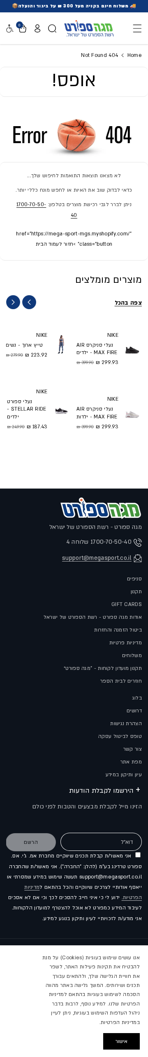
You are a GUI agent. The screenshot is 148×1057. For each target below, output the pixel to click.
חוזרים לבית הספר (121, 681)
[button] (135, 28)
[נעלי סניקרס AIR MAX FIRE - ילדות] (132, 412)
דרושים (134, 710)
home (133, 55)
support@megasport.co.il (97, 558)
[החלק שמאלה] (29, 302)
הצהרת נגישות (126, 723)
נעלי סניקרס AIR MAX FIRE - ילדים (97, 349)
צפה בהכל (128, 303)
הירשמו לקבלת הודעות (101, 790)
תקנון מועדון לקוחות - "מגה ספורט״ (103, 668)
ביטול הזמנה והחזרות (118, 630)
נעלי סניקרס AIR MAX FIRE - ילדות (97, 413)
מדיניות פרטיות (125, 642)
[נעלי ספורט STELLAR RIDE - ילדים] (61, 408)
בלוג (137, 698)
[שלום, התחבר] (37, 28)
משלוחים (132, 655)
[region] (74, 1001)
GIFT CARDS (126, 604)
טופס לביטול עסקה (120, 736)
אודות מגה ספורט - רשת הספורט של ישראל (93, 617)
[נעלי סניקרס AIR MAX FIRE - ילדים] (132, 348)
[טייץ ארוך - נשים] (61, 344)
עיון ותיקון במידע (124, 774)
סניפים (134, 578)
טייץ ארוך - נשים (24, 345)
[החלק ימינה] (13, 302)
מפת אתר (131, 762)
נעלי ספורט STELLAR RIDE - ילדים (26, 409)
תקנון (136, 591)
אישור (121, 1041)
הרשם (31, 842)
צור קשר (132, 749)
